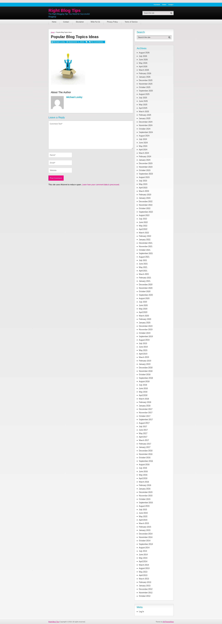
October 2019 (144, 333)
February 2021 (145, 277)
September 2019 (146, 336)
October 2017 (144, 416)
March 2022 (144, 233)
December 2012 (145, 589)
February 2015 (145, 527)
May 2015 (143, 516)
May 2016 (143, 475)
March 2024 (144, 153)
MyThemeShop (168, 622)
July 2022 (143, 219)
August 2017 (144, 423)
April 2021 (143, 271)
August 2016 (144, 464)
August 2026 (144, 53)
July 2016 (143, 468)
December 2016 (145, 451)
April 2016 (143, 478)
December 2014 (145, 534)
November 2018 (145, 371)
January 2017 (144, 447)
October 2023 (144, 170)
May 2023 (143, 184)
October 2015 (144, 499)
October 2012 (144, 596)
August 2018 (144, 381)
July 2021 (143, 260)
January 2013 (144, 586)
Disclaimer (80, 22)
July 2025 (143, 98)
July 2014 (143, 551)
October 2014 (144, 541)
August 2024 (144, 136)
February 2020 (145, 319)
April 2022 (143, 229)
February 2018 (145, 402)
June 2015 (143, 513)
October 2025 (144, 87)
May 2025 (143, 104)
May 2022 (143, 226)
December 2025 (145, 80)
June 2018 (143, 388)
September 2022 (146, 212)
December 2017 (145, 409)
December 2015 (145, 492)
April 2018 (143, 395)
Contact (66, 22)
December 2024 (145, 122)
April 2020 (143, 312)
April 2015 (143, 520)
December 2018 (145, 367)
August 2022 (144, 215)
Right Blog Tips (64, 10)
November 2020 (145, 288)
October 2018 (144, 374)
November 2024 (145, 125)
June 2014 (143, 554)
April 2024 (143, 149)
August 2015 (144, 506)
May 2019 (143, 350)
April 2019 (143, 354)
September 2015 (146, 502)
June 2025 (143, 101)
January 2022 (144, 239)
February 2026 (145, 73)
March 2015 (144, 523)
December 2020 (145, 284)
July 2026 (143, 56)
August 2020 (144, 298)
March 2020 (144, 316)
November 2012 (145, 592)
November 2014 (145, 537)
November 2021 (145, 246)
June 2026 (143, 59)
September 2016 (146, 461)
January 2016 (144, 489)
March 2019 (144, 357)
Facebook (157, 4)
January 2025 (144, 118)
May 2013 (143, 572)
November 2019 (145, 329)
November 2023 (145, 167)
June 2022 (143, 222)
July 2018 (143, 385)
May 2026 (143, 63)
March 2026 (144, 70)
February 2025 (145, 115)
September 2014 (146, 544)
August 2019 (144, 340)
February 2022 (145, 236)
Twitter (164, 4)
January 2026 (144, 77)
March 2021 (144, 274)
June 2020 (143, 305)
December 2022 (145, 201)
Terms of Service (131, 22)
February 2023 (145, 194)
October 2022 (144, 208)
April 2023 (143, 188)
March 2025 (144, 111)
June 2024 (143, 143)
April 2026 (143, 66)
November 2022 (145, 205)
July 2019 (143, 343)
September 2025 (146, 91)
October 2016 (144, 457)
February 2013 (145, 582)
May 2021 (143, 267)
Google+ (171, 4)
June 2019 (143, 347)
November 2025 (145, 84)
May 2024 (143, 146)
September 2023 (146, 174)
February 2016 (145, 485)
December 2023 (145, 163)
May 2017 (143, 433)
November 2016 (145, 454)
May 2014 (143, 558)
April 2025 (143, 108)
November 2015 (145, 496)
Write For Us (95, 22)
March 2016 (144, 482)
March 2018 (144, 399)
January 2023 (144, 198)
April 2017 (143, 437)
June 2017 (143, 430)
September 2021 (146, 253)
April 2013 (143, 575)
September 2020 (146, 295)
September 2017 (146, 419)
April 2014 (143, 561)
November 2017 (145, 412)
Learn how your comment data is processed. (100, 184)
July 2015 (143, 509)
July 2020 (143, 302)
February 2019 (145, 361)
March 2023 (144, 191)
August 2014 (144, 547)
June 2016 (143, 471)
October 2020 (144, 291)
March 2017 (144, 440)
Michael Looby (59, 42)
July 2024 (143, 139)
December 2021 (145, 243)
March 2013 (144, 579)
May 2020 (143, 309)
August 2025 (144, 94)
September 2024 (146, 132)
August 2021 (144, 257)
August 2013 (144, 568)
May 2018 (143, 392)
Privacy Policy (112, 22)
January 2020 (144, 322)
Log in (141, 611)
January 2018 (144, 406)
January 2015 (144, 530)
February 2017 (145, 444)
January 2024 (144, 160)
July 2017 (143, 426)
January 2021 (144, 281)
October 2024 (144, 129)
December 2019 (145, 326)
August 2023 (144, 177)
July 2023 (143, 181)
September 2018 (146, 378)
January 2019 (144, 364)
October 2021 (144, 250)
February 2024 (145, 156)
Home (54, 22)
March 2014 (144, 565)
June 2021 (143, 264)
